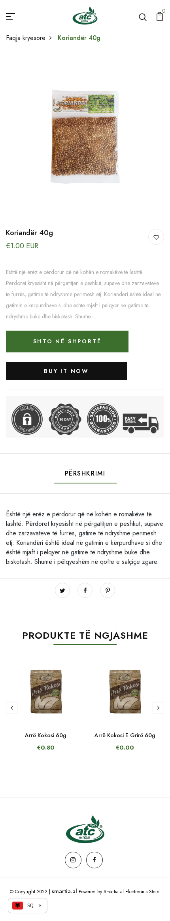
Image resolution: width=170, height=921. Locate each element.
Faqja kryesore (25, 37)
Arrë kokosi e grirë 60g (124, 735)
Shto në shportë (67, 341)
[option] (45, 712)
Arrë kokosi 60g (45, 735)
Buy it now (66, 371)
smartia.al (64, 891)
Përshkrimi (85, 473)
